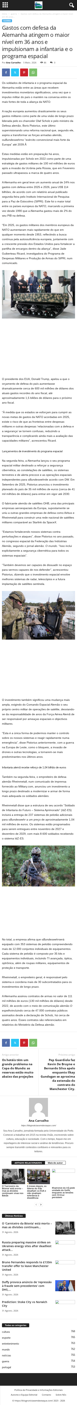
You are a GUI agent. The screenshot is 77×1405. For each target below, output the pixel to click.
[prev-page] (36, 1204)
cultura (6, 1331)
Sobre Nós (61, 1394)
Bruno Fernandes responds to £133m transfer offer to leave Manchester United (27, 1266)
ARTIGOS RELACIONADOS (28, 1162)
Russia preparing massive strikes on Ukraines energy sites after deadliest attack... (27, 1246)
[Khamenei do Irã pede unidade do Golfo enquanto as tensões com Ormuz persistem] (63, 1177)
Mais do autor (55, 1162)
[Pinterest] (24, 72)
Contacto (46, 1394)
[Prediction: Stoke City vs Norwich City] (65, 1307)
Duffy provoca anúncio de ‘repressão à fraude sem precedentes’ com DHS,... (27, 1285)
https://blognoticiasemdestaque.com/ (38, 1125)
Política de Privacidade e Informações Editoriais (38, 1389)
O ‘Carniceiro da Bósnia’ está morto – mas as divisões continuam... (27, 1225)
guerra (14, 13)
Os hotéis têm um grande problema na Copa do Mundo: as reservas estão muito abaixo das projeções (17, 1068)
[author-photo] (38, 1107)
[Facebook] (6, 72)
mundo (6, 1349)
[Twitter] (15, 72)
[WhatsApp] (33, 72)
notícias (6, 1355)
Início (4, 13)
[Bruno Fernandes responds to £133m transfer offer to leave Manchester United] (65, 1267)
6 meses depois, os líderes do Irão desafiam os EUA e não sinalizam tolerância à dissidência (36, 1192)
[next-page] (41, 1204)
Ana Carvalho (13, 62)
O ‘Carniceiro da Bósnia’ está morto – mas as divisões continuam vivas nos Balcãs (12, 1191)
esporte (6, 1337)
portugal (6, 1367)
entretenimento (10, 1343)
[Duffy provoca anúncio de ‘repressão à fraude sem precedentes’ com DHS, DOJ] (65, 1285)
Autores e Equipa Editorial (24, 1394)
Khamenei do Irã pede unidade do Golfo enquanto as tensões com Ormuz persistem (63, 1192)
